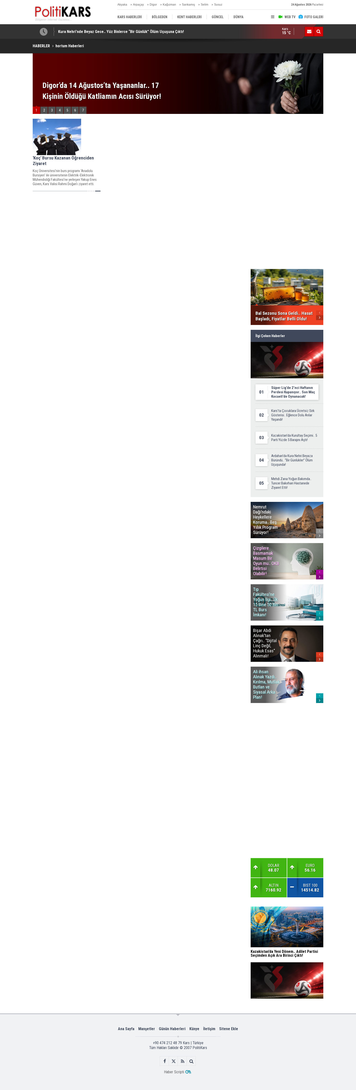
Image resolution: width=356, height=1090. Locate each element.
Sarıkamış (188, 4)
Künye (194, 1029)
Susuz (218, 4)
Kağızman (169, 4)
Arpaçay (138, 4)
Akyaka (122, 4)
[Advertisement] (139, 230)
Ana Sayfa (126, 1029)
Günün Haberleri (172, 1029)
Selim (204, 4)
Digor (153, 4)
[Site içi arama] (318, 31)
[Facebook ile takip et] (164, 1061)
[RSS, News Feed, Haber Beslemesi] (182, 1061)
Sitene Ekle (228, 1029)
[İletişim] (309, 31)
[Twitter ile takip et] (173, 1061)
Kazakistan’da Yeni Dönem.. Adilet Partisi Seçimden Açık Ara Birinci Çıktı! (119, 31)
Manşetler (146, 1029)
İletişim (209, 1029)
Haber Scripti (174, 1072)
